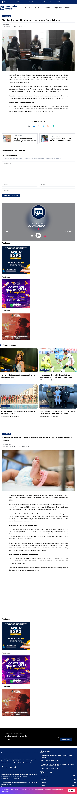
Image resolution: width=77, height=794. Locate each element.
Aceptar (71, 790)
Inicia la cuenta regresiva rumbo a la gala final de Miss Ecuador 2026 (18, 412)
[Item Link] (19, 360)
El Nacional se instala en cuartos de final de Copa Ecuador (56, 756)
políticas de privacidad (47, 789)
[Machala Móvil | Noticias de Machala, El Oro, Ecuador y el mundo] (8, 7)
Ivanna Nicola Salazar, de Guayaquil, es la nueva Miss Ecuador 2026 (18, 376)
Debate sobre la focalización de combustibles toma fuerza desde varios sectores (57, 765)
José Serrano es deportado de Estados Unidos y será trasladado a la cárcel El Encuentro (57, 412)
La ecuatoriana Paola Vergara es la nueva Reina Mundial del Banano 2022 (19, 783)
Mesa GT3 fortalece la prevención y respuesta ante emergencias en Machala (37, 2)
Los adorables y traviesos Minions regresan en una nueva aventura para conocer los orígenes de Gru (19, 775)
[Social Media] (2, 767)
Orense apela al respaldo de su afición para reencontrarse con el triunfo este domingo (56, 376)
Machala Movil (7, 24)
